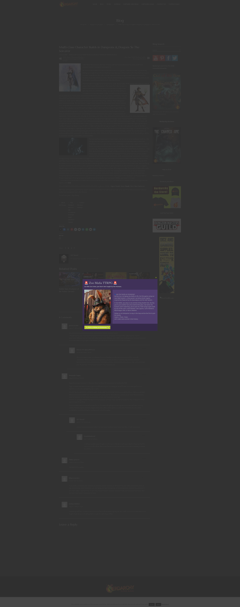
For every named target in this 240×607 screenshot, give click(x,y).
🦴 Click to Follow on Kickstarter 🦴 (97, 327)
